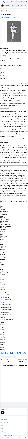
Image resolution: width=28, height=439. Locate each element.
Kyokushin (2, 251)
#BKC (14, 17)
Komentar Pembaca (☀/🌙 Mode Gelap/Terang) (15, 365)
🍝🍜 (8, 437)
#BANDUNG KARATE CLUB (7, 17)
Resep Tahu (6, 422)
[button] (14, 5)
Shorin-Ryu (2, 302)
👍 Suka (7, 361)
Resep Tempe (7, 419)
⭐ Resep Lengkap (8, 435)
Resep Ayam (6, 425)
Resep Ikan (6, 432)
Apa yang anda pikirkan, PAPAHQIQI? (13, 5)
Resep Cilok (6, 429)
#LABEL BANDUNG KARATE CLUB (13, 353)
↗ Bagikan (21, 361)
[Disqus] (15, 383)
